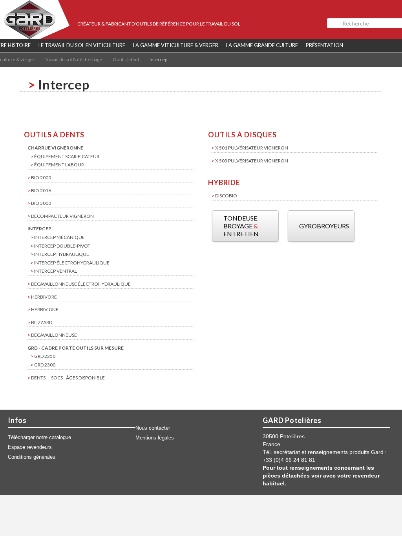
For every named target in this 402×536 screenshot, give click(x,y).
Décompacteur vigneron (62, 216)
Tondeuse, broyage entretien (241, 225)
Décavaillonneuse (54, 335)
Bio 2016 (41, 190)
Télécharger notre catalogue (39, 437)
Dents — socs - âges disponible (68, 378)
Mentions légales (154, 438)
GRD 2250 (44, 356)
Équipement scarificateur (66, 156)
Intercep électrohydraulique (72, 263)
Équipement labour (59, 165)
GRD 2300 (44, 365)
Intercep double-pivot (62, 246)
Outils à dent (126, 59)
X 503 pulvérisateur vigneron (251, 161)
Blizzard (41, 322)
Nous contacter (152, 428)
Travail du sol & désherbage (73, 59)
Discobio (226, 196)
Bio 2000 (41, 177)
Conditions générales (31, 457)
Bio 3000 (41, 203)
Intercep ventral (55, 271)
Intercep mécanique (59, 237)
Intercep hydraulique (61, 254)
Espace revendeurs (30, 447)
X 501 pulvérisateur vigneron (251, 148)
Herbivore (44, 297)
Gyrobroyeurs (324, 226)
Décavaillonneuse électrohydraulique (81, 284)
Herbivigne (44, 309)
